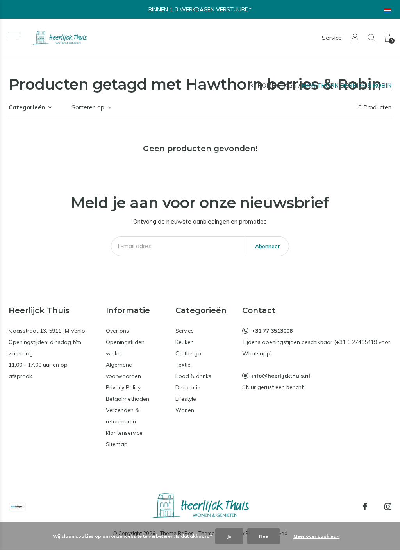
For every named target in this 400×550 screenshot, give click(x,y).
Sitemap (117, 444)
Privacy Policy (123, 387)
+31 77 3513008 (272, 330)
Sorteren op (87, 107)
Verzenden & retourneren (122, 416)
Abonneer (267, 246)
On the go (188, 353)
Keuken (184, 342)
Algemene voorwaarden (123, 370)
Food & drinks (193, 376)
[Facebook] (365, 506)
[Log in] (355, 38)
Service (332, 37)
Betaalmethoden (127, 398)
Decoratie (187, 387)
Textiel (183, 364)
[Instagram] (387, 506)
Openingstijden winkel (125, 348)
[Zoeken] (371, 38)
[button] (15, 36)
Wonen (184, 410)
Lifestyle (185, 398)
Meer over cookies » (316, 536)
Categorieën (27, 107)
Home (266, 85)
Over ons (117, 330)
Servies (184, 330)
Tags (288, 85)
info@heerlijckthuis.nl (281, 375)
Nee (263, 536)
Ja (229, 536)
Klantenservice (124, 432)
